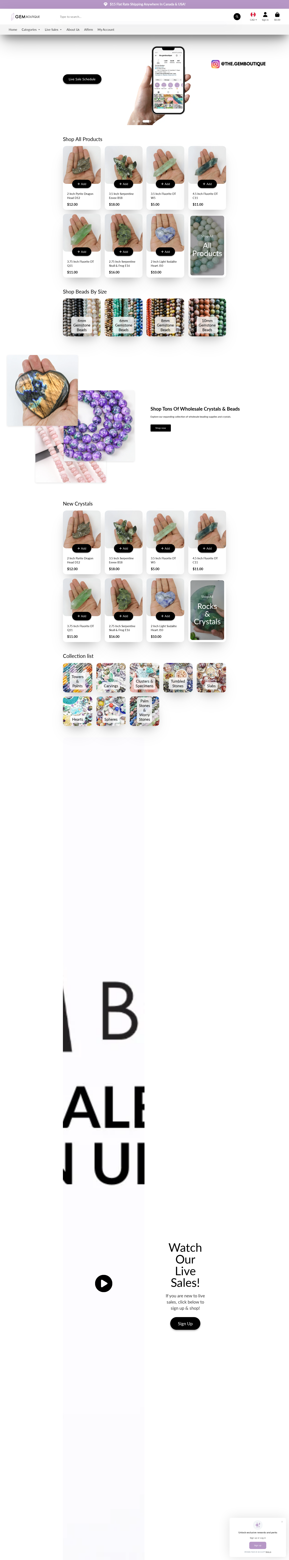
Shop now (160, 427)
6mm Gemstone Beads (124, 317)
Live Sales (51, 29)
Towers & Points (77, 677)
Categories (29, 29)
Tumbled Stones (178, 677)
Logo (25, 16)
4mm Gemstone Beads (82, 317)
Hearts (77, 711)
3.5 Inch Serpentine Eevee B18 (124, 178)
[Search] (237, 16)
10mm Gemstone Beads (207, 317)
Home (13, 29)
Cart (277, 16)
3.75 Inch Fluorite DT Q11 (82, 246)
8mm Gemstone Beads (165, 317)
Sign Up (185, 1323)
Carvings (111, 677)
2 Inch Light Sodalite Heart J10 (165, 246)
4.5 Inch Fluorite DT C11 (207, 178)
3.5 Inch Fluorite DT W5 (165, 178)
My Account (106, 29)
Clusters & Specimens (144, 677)
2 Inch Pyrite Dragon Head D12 (82, 178)
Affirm (88, 29)
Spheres (111, 711)
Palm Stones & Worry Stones (144, 711)
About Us (73, 29)
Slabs (211, 677)
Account (265, 16)
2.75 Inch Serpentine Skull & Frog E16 (124, 246)
